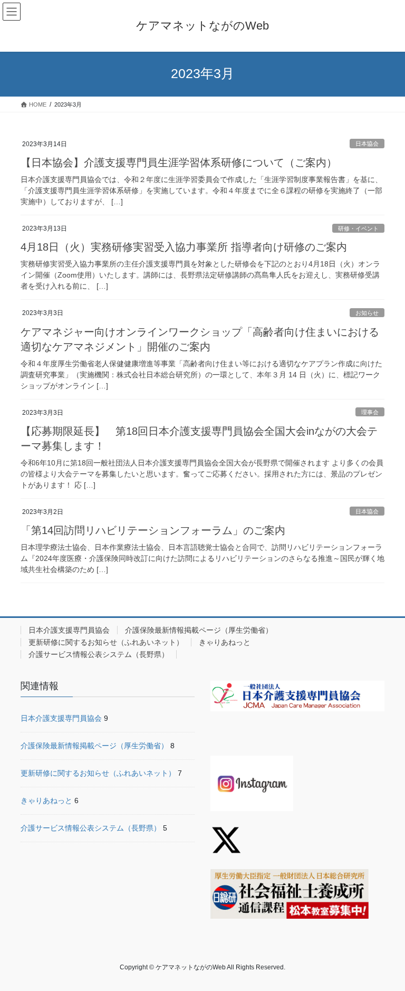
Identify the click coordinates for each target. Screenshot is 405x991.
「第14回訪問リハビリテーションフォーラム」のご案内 (153, 530)
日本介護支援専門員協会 (69, 630)
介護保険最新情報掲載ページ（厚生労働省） (199, 630)
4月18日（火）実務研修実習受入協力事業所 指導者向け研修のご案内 (184, 247)
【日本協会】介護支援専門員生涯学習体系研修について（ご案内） (179, 162)
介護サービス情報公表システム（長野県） (98, 654)
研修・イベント (358, 228)
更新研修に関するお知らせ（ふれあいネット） (106, 642)
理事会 (370, 412)
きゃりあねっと (224, 642)
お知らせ (367, 313)
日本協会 (367, 143)
